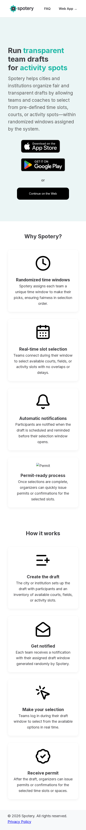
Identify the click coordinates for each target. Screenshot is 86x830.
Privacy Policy (19, 822)
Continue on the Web (43, 193)
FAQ (47, 9)
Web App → (68, 9)
